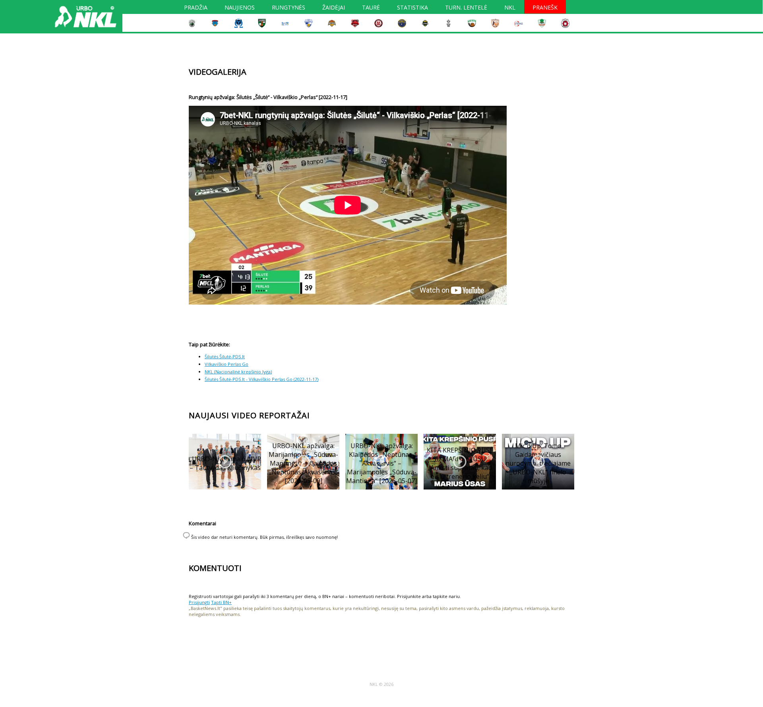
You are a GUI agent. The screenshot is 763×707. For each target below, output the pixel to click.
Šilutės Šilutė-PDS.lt (225, 356)
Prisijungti (199, 602)
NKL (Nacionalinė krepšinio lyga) (238, 372)
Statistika (412, 8)
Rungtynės (288, 8)
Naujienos (240, 8)
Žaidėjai (333, 8)
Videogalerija (217, 71)
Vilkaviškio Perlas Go (226, 364)
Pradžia (195, 8)
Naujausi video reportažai (249, 415)
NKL (509, 8)
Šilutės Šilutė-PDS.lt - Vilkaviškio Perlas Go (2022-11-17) (261, 379)
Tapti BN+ (221, 602)
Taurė (371, 8)
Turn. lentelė (466, 8)
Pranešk (545, 8)
